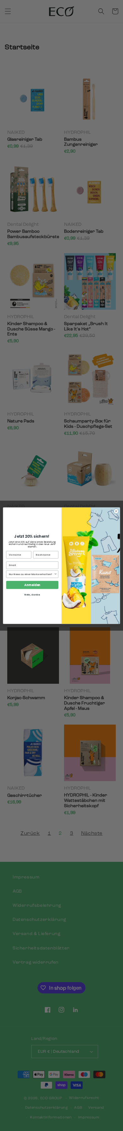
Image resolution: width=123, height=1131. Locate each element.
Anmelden (32, 585)
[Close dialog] (116, 511)
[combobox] (31, 574)
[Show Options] (55, 574)
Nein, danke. (32, 594)
